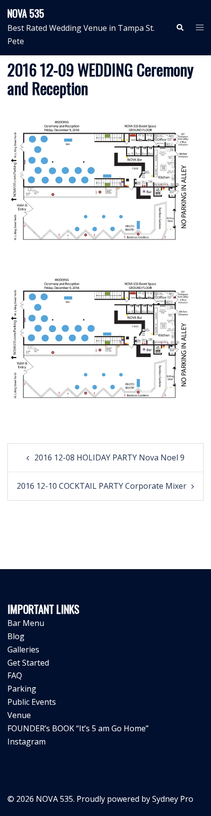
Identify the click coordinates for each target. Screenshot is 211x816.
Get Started (28, 662)
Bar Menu (25, 623)
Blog (16, 636)
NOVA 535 (25, 13)
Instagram (26, 741)
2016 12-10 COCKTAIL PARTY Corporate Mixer (101, 485)
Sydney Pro (172, 798)
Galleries (23, 649)
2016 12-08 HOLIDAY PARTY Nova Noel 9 (109, 457)
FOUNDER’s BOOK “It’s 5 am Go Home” (78, 728)
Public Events (31, 701)
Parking (21, 688)
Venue (19, 715)
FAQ (14, 675)
